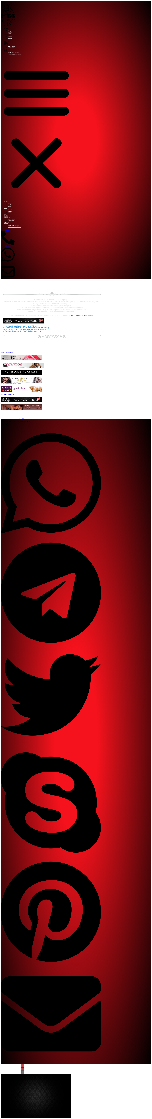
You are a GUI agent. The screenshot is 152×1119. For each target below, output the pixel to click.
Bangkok (10, 32)
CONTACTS (7, 49)
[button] (36, 127)
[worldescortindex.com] (7, 394)
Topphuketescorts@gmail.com (81, 315)
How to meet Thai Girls (14, 52)
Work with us (11, 46)
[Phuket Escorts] (21, 391)
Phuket (10, 30)
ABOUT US (7, 44)
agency (64, 300)
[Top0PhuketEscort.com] (23, 323)
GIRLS (6, 35)
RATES (6, 43)
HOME (6, 28)
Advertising (11, 47)
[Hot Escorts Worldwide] (21, 374)
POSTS (6, 51)
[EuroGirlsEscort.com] (7, 352)
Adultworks (22, 418)
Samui (9, 33)
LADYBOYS (7, 41)
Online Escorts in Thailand (14, 54)
